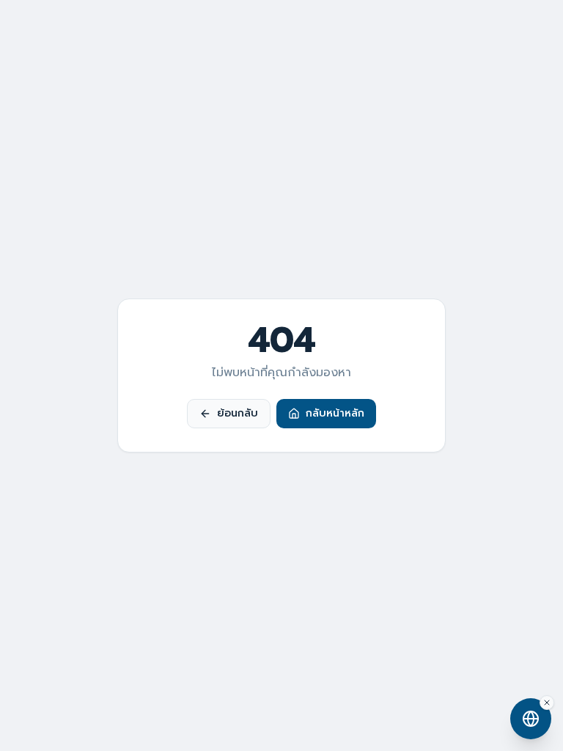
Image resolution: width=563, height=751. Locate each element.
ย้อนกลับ (237, 413)
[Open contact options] (530, 718)
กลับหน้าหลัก (335, 413)
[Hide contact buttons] (547, 702)
